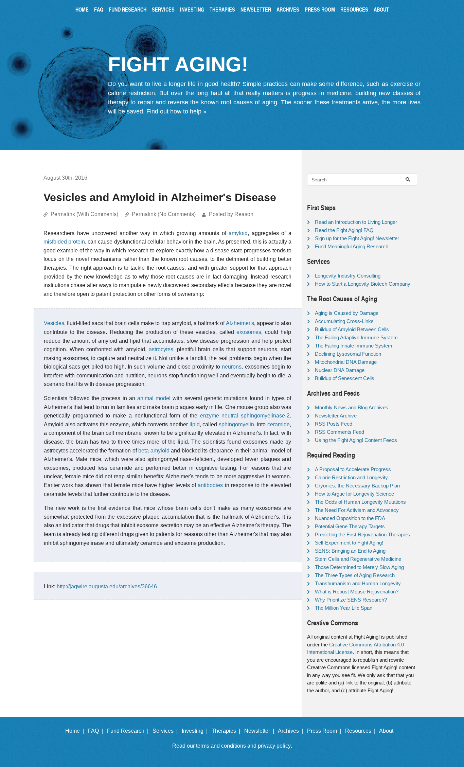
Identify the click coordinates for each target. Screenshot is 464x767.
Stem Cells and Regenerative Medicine (358, 559)
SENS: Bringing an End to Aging (350, 551)
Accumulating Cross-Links (344, 321)
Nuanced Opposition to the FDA (350, 518)
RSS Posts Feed (333, 424)
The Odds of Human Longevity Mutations (360, 502)
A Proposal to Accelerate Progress (353, 469)
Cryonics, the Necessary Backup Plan (357, 485)
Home (82, 9)
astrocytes (161, 349)
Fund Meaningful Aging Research (351, 246)
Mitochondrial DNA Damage (346, 362)
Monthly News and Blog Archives (351, 407)
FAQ (98, 9)
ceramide (278, 424)
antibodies (210, 485)
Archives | (292, 731)
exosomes (248, 332)
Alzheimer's (240, 323)
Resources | (361, 731)
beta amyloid (153, 450)
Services (163, 9)
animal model (154, 398)
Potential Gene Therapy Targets (350, 526)
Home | (76, 731)
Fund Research (127, 9)
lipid (195, 424)
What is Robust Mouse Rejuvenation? (356, 591)
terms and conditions (221, 746)
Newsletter (255, 9)
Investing (192, 9)
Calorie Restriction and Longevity (351, 477)
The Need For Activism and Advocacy (357, 510)
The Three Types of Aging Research (355, 575)
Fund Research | (129, 731)
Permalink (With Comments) (84, 214)
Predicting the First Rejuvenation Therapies (362, 534)
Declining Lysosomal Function (348, 354)
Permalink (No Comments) (164, 214)
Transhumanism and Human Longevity (358, 583)
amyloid (238, 233)
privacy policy (274, 746)
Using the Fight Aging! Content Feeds (356, 440)
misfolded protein (64, 242)
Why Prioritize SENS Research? (351, 600)
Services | (166, 731)
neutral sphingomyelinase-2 (255, 415)
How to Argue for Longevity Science (354, 494)
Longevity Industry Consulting (347, 276)
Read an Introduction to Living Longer (356, 222)
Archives (287, 9)
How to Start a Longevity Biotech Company (362, 284)
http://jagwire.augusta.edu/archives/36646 (107, 586)
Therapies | (227, 731)
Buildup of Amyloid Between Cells (352, 329)
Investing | (196, 731)
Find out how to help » (176, 111)
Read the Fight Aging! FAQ (344, 230)
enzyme (209, 415)
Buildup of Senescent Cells (344, 378)
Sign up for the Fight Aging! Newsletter (357, 238)
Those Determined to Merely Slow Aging (359, 567)
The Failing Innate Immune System (353, 346)
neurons (232, 367)
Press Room (320, 9)
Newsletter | (260, 731)
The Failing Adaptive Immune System (356, 337)
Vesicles (54, 323)
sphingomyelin (236, 424)
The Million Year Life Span (343, 608)
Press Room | (325, 731)
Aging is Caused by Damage (346, 313)
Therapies (222, 9)
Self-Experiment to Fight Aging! (349, 543)
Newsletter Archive (336, 415)
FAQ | (97, 731)
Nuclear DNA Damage (339, 370)
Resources (354, 9)
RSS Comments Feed (339, 432)
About (381, 9)
